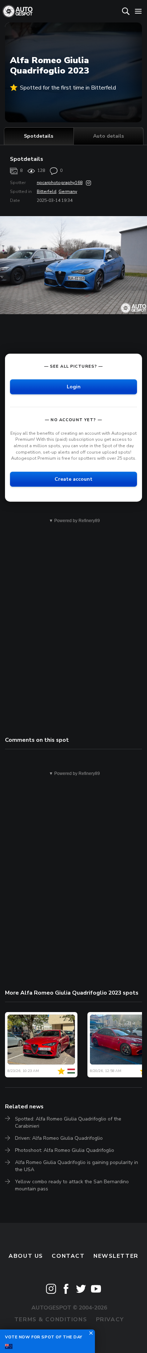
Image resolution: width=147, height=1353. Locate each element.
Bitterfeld (46, 191)
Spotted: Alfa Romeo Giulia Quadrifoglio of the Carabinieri (68, 1122)
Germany (68, 191)
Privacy (110, 1319)
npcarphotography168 (59, 182)
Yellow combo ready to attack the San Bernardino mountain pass (72, 1185)
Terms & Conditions (50, 1319)
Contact (68, 1256)
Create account (73, 479)
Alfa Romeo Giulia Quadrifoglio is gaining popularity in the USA (76, 1166)
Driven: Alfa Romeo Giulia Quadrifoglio (59, 1138)
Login (74, 386)
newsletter (115, 1256)
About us (26, 1256)
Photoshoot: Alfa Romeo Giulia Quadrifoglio (64, 1150)
